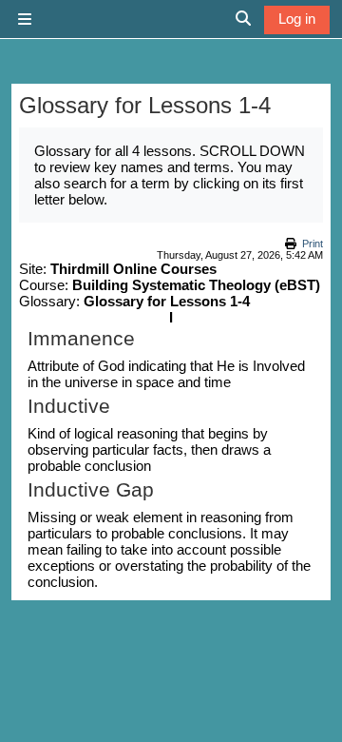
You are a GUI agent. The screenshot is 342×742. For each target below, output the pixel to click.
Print (312, 243)
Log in (296, 18)
